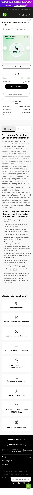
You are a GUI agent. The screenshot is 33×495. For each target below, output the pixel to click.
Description (10, 129)
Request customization (15, 94)
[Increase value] (28, 78)
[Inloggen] (23, 15)
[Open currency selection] (4, 9)
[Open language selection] (7, 9)
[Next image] (28, 48)
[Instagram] (9, 483)
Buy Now (16, 86)
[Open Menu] (29, 14)
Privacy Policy (8, 471)
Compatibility (7, 106)
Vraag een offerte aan (15, 444)
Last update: (7, 112)
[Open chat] (28, 486)
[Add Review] (12, 29)
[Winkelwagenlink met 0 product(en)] (26, 15)
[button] (20, 14)
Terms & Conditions (21, 471)
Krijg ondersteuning (26, 9)
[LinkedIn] (14, 483)
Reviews (23, 129)
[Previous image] (5, 48)
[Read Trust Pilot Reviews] (20, 29)
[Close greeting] (28, 479)
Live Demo (15, 67)
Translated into (7, 115)
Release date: (7, 109)
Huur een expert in (14, 9)
